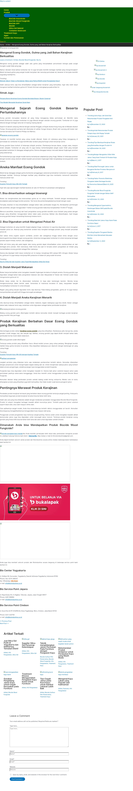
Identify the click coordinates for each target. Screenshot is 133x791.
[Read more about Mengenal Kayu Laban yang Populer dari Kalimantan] (66, 674)
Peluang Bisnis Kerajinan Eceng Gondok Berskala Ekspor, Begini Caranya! (25, 98)
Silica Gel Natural (16, 28)
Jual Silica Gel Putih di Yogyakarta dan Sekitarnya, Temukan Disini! (11, 645)
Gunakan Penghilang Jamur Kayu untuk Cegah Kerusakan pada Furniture (11, 684)
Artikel (16, 60)
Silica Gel (15, 654)
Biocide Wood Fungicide (27, 60)
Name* (12, 751)
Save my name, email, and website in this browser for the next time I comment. (40, 775)
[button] (10, 12)
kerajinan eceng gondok (28, 331)
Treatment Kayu (10, 33)
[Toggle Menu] (17, 15)
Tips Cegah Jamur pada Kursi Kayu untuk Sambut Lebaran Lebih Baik (46, 684)
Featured (66, 688)
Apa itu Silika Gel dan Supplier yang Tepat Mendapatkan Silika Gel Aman (24, 262)
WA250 (12, 26)
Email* (12, 759)
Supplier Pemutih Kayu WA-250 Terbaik (13, 184)
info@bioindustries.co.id (13, 583)
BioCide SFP (14, 23)
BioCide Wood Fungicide (19, 21)
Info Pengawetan (32, 687)
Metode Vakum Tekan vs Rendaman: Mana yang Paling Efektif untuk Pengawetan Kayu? (30, 81)
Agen (6, 35)
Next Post (4, 623)
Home (6, 10)
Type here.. (14, 726)
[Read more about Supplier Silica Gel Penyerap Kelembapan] (26, 639)
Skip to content (5, 1)
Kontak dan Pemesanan (14, 38)
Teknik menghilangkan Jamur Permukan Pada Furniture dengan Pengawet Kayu (48, 648)
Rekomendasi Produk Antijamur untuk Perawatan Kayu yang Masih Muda (66, 653)
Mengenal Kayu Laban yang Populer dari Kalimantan (65, 682)
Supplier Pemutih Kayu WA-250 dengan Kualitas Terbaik (19, 354)
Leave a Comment (6, 60)
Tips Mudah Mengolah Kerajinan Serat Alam (15, 102)
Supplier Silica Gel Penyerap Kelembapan (28, 645)
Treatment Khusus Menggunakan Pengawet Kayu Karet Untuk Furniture (29, 679)
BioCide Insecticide (17, 19)
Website (12, 767)
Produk (7, 12)
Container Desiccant (17, 31)
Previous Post (5, 621)
